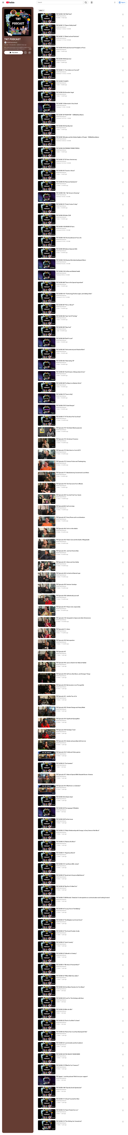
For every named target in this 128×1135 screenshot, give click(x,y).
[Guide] (3, 2)
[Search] (86, 2)
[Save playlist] (25, 52)
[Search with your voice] (91, 2)
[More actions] (123, 14)
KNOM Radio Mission (12, 42)
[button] (17, 22)
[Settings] (115, 2)
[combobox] (60, 2)
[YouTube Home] (10, 2)
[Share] (29, 52)
